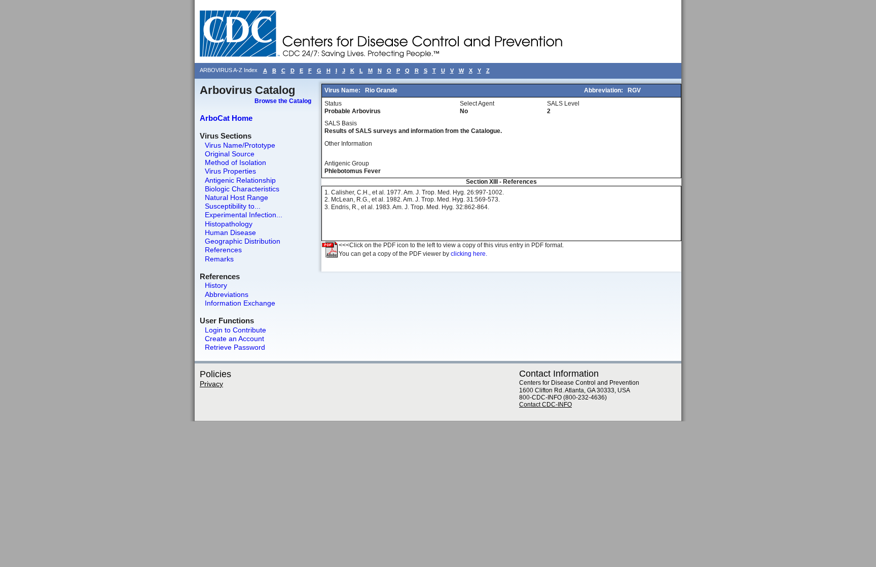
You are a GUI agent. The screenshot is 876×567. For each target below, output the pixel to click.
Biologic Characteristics (242, 189)
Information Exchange (240, 303)
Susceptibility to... (233, 206)
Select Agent (477, 103)
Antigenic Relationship (240, 180)
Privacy (211, 384)
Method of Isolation (235, 162)
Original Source (229, 154)
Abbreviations (226, 294)
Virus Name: (343, 90)
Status (333, 103)
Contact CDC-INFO (545, 404)
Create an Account (234, 339)
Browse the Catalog (282, 101)
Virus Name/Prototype (240, 145)
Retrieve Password (235, 347)
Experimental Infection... (243, 215)
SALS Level (563, 103)
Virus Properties (230, 171)
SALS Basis (340, 123)
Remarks (219, 259)
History (216, 285)
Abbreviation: (604, 90)
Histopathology (228, 224)
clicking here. (469, 253)
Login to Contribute (235, 330)
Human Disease (230, 232)
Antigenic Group (346, 163)
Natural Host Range (236, 197)
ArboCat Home (226, 118)
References (223, 250)
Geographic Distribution (242, 241)
